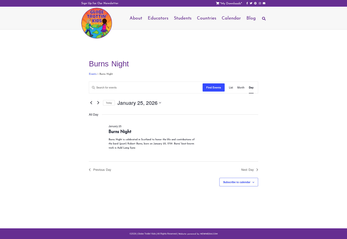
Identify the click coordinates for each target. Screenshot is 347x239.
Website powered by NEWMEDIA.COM (198, 233)
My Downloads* (231, 3)
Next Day (247, 170)
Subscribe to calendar (236, 182)
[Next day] (98, 103)
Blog (251, 17)
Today (109, 102)
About (136, 17)
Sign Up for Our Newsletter (99, 3)
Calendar (231, 17)
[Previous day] (91, 103)
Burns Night (120, 131)
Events (93, 74)
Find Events (213, 87)
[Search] (262, 20)
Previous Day (102, 170)
